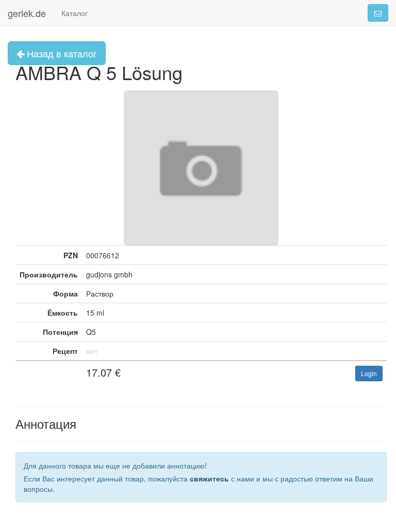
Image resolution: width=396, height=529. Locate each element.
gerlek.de (27, 13)
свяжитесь (209, 478)
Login (369, 373)
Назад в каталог (60, 53)
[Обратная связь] (378, 13)
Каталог (74, 13)
